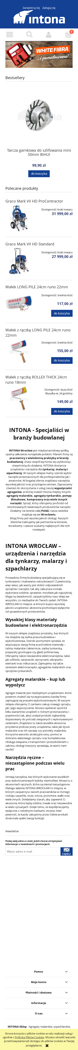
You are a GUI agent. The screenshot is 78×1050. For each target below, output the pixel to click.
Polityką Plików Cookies (29, 1037)
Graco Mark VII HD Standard (29, 243)
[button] (10, 35)
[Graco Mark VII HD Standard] (18, 261)
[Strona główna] (39, 16)
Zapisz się (66, 854)
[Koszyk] (68, 34)
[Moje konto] (49, 35)
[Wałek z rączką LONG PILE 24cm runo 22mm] (18, 351)
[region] (39, 54)
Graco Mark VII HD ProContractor (34, 201)
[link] (39, 54)
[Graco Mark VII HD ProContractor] (18, 218)
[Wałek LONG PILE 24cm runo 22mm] (18, 304)
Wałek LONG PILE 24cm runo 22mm (36, 286)
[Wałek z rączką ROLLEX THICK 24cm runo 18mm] (18, 398)
